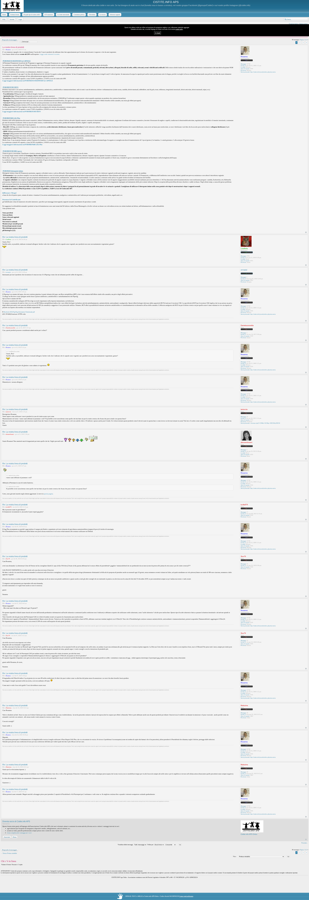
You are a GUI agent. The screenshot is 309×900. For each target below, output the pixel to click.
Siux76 (8, 558)
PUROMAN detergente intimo (13, 171)
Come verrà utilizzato (186, 896)
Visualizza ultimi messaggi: (125, 844)
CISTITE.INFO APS (166, 2)
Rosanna (8, 49)
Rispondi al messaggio (9, 40)
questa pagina (48, 494)
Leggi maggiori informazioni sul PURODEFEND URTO (21, 111)
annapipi (8, 272)
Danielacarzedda (10, 328)
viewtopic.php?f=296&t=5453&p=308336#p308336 (265, 423)
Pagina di (303, 39)
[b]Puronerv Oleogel (9, 193)
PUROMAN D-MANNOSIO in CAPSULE (17, 61)
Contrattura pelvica (79, 14)
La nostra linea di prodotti (13, 47)
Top (306, 232)
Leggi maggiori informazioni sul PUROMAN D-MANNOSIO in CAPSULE (27, 81)
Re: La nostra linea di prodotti (15, 237)
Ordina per (150, 844)
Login (20, 19)
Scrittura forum (14, 14)
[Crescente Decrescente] (174, 844)
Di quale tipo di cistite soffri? (32, 14)
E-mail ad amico (293, 23)
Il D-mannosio (49, 14)
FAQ (3, 19)
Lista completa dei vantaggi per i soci (19, 833)
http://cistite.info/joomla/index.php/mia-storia (263, 72)
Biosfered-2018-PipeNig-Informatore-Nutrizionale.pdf (19, 312)
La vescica (102, 14)
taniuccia (8, 411)
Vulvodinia (92, 14)
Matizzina (8, 708)
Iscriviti (12, 19)
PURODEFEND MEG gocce (12, 151)
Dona (14, 837)
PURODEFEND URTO (10, 87)
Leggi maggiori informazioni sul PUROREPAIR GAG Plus (22, 144)
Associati (7, 837)
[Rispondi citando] (230, 47)
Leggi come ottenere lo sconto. (50, 54)
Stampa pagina (303, 23)
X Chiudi (157, 33)
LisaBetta (8, 239)
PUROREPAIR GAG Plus (11, 118)
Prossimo (304, 843)
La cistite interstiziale (63, 14)
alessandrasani (10, 434)
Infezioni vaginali (115, 14)
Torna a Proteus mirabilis (10, 853)
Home (4, 14)
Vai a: (234, 856)
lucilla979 (8, 507)
